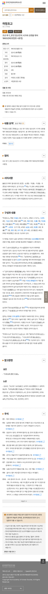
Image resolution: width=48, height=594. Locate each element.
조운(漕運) (35, 239)
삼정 (18, 260)
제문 (28, 221)
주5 (39, 224)
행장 (12, 230)
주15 (26, 298)
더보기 (23, 501)
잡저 (25, 230)
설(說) (28, 227)
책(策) (43, 221)
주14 (10, 295)
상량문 (11, 227)
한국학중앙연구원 (8, 566)
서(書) (36, 221)
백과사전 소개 (6, 571)
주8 (19, 256)
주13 (11, 322)
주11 (10, 319)
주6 (6, 227)
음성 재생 (18, 123)
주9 (20, 280)
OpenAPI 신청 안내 (30, 571)
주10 (26, 307)
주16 (27, 340)
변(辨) (36, 227)
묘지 (18, 230)
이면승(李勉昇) (31, 281)
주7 (6, 230)
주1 (25, 186)
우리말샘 (18, 419)
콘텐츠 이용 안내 (9, 552)
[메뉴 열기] (44, 3)
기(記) (8, 221)
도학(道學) (16, 316)
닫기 (44, 123)
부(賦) (16, 218)
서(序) (42, 218)
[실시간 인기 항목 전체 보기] (10, 15)
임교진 (11, 144)
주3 (14, 224)
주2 (22, 220)
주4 (28, 224)
